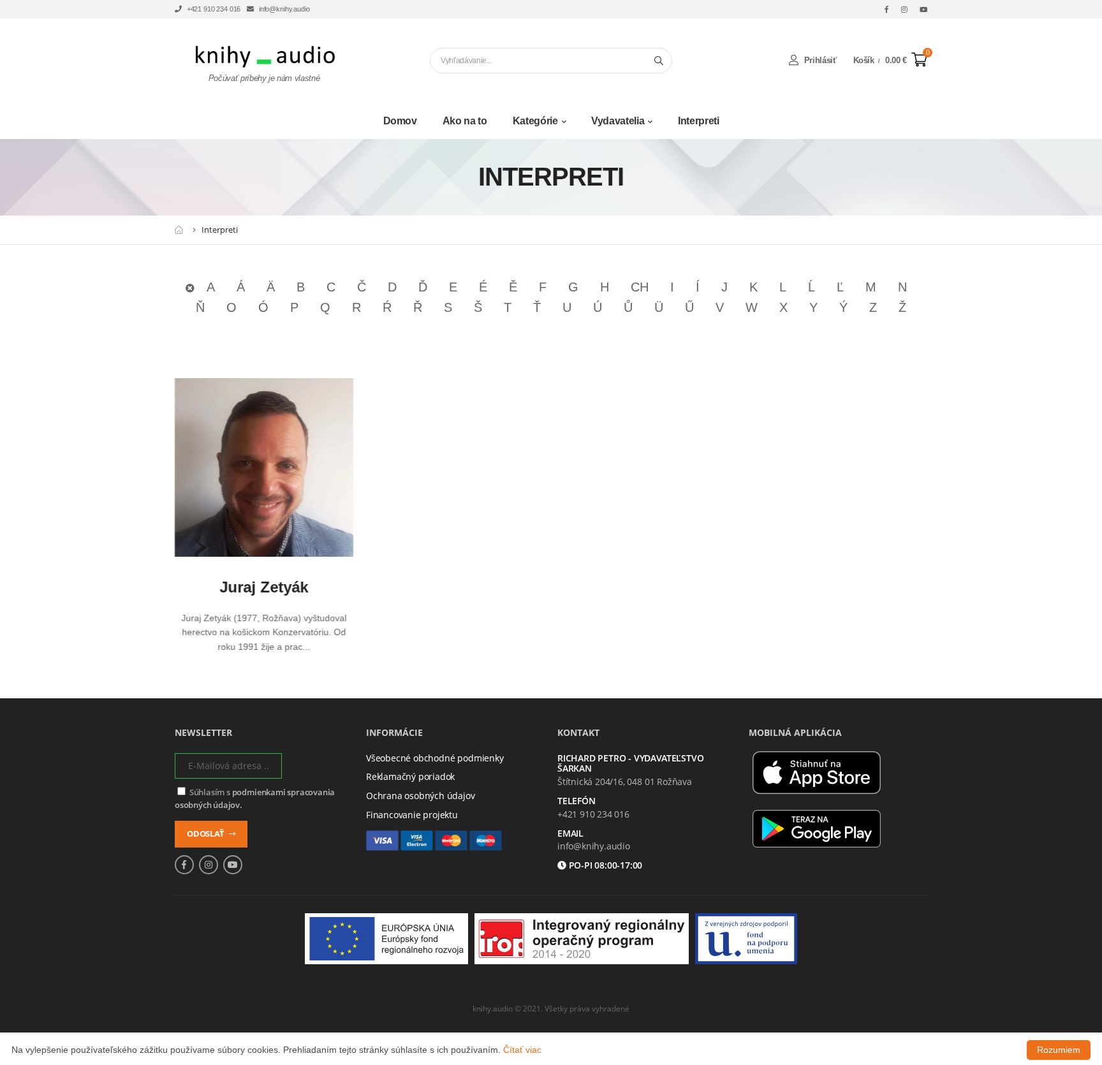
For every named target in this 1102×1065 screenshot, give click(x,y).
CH (640, 287)
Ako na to (465, 120)
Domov (400, 120)
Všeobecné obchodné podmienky (435, 758)
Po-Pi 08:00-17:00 (604, 865)
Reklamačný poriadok (410, 776)
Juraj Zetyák (264, 587)
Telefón (576, 801)
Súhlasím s (255, 798)
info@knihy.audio (283, 9)
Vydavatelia (617, 120)
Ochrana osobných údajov (420, 796)
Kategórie (535, 120)
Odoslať (206, 833)
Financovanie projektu (412, 815)
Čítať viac (522, 1050)
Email (570, 833)
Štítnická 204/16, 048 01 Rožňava (624, 781)
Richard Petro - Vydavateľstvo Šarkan (630, 764)
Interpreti (698, 120)
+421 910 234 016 (212, 9)
